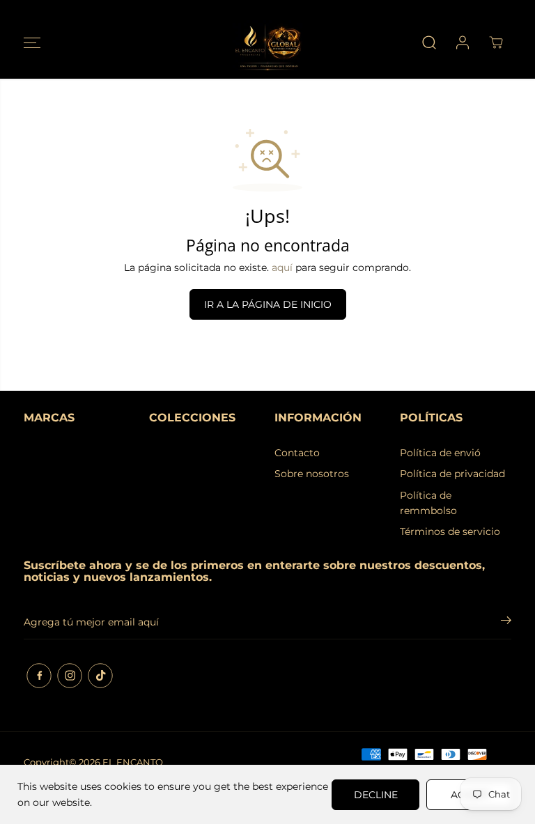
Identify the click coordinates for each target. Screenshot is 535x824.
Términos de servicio (450, 531)
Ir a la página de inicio (268, 304)
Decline (376, 794)
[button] (32, 43)
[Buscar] (429, 42)
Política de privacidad (452, 473)
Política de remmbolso (428, 503)
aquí (282, 267)
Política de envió (440, 452)
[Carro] (496, 42)
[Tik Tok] (100, 675)
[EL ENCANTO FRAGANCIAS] (267, 43)
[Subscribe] (506, 622)
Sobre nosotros (311, 473)
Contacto (297, 452)
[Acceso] (462, 42)
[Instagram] (69, 675)
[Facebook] (39, 675)
